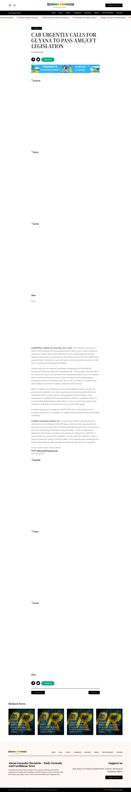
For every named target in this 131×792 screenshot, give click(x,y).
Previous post (38, 693)
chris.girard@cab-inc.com (47, 450)
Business (87, 13)
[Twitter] (65, 185)
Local (60, 13)
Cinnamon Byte (118, 790)
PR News (119, 13)
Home (53, 13)
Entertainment (108, 13)
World (96, 13)
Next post (94, 693)
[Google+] (65, 256)
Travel (68, 13)
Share (33, 295)
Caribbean (77, 13)
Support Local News (114, 5)
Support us (48, 59)
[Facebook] (65, 113)
